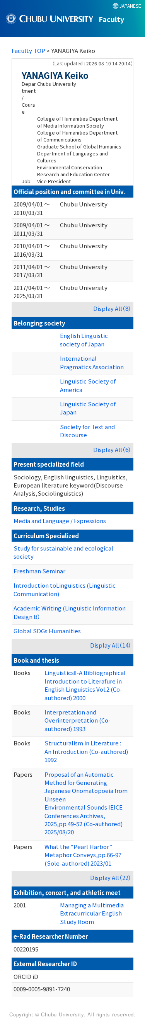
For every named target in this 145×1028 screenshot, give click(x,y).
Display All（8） (112, 308)
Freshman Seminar (39, 571)
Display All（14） (110, 645)
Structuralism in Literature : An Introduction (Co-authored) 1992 (86, 751)
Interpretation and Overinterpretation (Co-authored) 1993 (77, 720)
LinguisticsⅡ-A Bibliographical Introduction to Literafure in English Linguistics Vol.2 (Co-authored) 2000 (85, 684)
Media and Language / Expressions (60, 521)
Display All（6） (112, 449)
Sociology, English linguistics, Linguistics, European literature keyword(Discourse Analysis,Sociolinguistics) (71, 485)
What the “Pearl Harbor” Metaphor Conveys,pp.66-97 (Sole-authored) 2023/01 (82, 854)
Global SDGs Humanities (47, 631)
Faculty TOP (28, 50)
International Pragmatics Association (92, 362)
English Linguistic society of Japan (84, 339)
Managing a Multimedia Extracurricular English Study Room (92, 913)
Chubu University (83, 204)
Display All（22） (110, 877)
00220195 (26, 949)
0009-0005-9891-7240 (42, 989)
